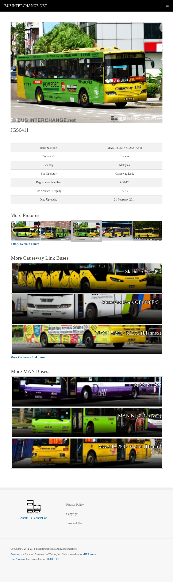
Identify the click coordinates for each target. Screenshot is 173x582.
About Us (26, 518)
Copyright (72, 514)
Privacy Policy (75, 504)
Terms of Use (74, 523)
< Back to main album (25, 244)
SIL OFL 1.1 (52, 559)
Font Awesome (18, 559)
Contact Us (40, 518)
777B (124, 191)
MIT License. (89, 554)
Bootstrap (15, 554)
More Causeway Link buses (28, 357)
